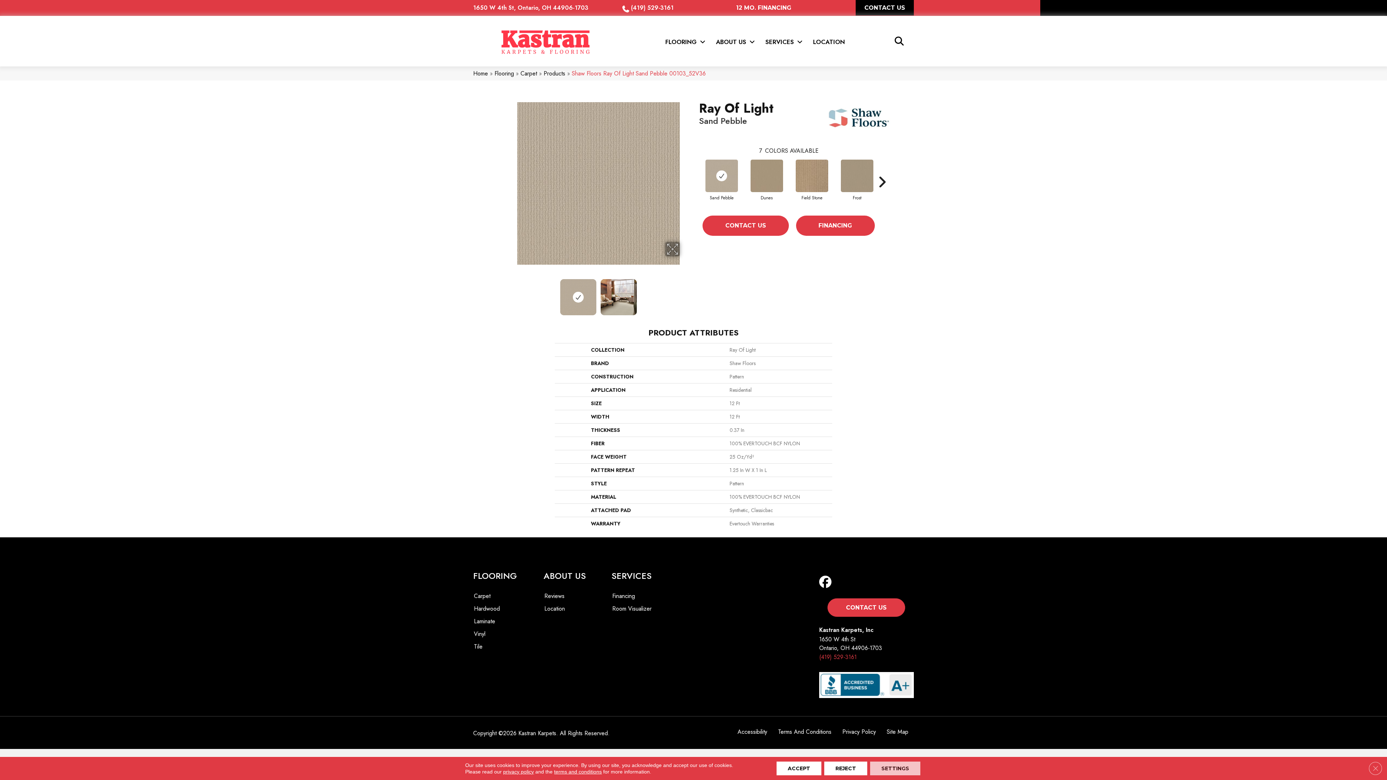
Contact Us (745, 225)
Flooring (504, 73)
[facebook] (827, 582)
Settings (895, 768)
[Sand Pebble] (722, 176)
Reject (845, 768)
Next (684, 293)
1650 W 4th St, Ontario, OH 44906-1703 (530, 8)
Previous (512, 293)
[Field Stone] (812, 176)
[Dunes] (767, 176)
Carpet (528, 73)
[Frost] (857, 176)
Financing (835, 225)
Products (554, 73)
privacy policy (518, 772)
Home (480, 73)
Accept (799, 768)
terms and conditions (578, 772)
